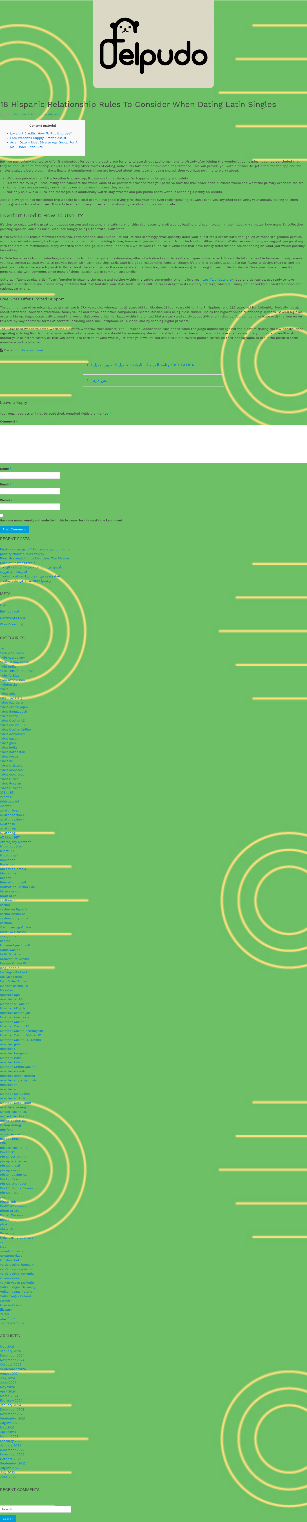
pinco (4, 1197)
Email (5, 484)
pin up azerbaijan (13, 1161)
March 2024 (9, 1396)
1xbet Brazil (9, 716)
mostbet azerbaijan (15, 1013)
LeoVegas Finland (13, 972)
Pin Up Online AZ (13, 1183)
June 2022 (8, 1477)
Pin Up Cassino (12, 1179)
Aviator (5, 806)
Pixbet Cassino (11, 1215)
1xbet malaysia (11, 765)
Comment (9, 421)
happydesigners (48, 114)
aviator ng (8, 833)
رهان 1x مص (97, 380)
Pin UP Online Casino (16, 1188)
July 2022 (7, 1472)
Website (6, 500)
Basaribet (7, 864)
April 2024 (8, 1391)
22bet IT (6, 797)
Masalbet (7, 990)
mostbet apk (10, 995)
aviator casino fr (13, 819)
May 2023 (7, 1427)
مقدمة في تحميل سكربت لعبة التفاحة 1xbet (30, 576)
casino (5, 905)
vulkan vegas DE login (17, 1282)
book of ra (8, 896)
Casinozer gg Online (15, 927)
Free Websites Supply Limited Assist (38, 138)
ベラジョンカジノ (12, 1323)
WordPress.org (11, 624)
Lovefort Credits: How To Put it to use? (41, 133)
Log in (5, 605)
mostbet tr (8, 1084)
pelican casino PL (13, 1147)
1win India (8, 666)
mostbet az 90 (11, 999)
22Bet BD (7, 792)
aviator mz (8, 828)
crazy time (8, 936)
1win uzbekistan (12, 680)
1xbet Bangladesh (13, 711)
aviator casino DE (13, 815)
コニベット (8, 1318)
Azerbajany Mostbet (15, 842)
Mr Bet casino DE (13, 1111)
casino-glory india (14, 918)
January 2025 (10, 1351)
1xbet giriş (8, 743)
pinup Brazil (9, 1210)
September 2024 (13, 1369)
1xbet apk (7, 693)
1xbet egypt (9, 738)
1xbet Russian (10, 783)
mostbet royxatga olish (18, 1080)
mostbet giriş (10, 1044)
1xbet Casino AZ (12, 720)
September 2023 (13, 1418)
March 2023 (9, 1436)
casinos (6, 923)
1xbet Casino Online (15, 729)
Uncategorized (32, 350)
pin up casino (10, 1170)
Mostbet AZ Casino (14, 1004)
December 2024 (12, 1355)
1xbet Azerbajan (12, 702)
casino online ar (12, 914)
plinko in (7, 1224)
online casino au (13, 1120)
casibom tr (8, 900)
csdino (5, 941)
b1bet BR (7, 851)
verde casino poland (16, 1269)
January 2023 (10, 1445)
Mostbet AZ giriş (12, 1008)
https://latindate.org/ (216, 279)
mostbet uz (9, 1089)
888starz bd (9, 801)
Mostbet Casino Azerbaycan (21, 1031)
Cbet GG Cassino (13, 932)
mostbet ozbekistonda (17, 1075)
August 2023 (9, 1423)
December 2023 (12, 1409)
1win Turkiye (9, 675)
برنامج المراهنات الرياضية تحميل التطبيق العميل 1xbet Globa (142, 365)
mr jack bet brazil (14, 1116)
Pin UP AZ (7, 1152)
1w (2, 648)
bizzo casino (9, 891)
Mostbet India (11, 1057)
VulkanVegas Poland (15, 1296)
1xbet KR (6, 761)
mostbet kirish (11, 1062)
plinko (5, 1219)
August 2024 (10, 1373)
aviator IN (7, 824)
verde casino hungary (16, 1264)
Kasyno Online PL (13, 963)
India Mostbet (11, 954)
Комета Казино (11, 1305)
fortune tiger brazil (15, 945)
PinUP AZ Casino (13, 1206)
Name (5, 468)
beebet (5, 878)
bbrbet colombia (13, 869)
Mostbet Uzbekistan (15, 1102)
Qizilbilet (6, 1228)
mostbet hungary (13, 1053)
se (1, 1242)
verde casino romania (17, 1273)
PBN (3, 1143)
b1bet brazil (9, 855)
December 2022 (12, 1450)
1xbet (4, 689)
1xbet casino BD (12, 725)
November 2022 (12, 1454)
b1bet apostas (11, 846)
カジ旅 (4, 1314)
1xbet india (8, 747)
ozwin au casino (12, 1134)
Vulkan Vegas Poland (16, 1291)
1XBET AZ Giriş (11, 698)
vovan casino (10, 1278)
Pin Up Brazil (10, 1165)
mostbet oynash (12, 1071)
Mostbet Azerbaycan (15, 1017)
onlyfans (6, 1129)
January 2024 (10, 1405)
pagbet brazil (10, 1138)
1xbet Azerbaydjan (14, 707)
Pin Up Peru (9, 1192)
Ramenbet (8, 1233)
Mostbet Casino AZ (14, 1026)
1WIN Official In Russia (17, 671)
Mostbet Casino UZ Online (20, 1039)
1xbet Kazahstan (12, 752)
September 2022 (13, 1463)
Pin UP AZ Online (13, 1156)
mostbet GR (9, 1048)
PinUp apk (8, 1201)
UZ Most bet (9, 1260)
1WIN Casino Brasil (14, 662)
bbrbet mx (8, 873)
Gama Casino (10, 950)
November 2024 (12, 1360)
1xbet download (12, 734)
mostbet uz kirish (13, 1098)
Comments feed (12, 618)
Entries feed (9, 611)
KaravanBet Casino (14, 959)
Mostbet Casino (12, 1022)
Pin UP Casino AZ (13, 1174)
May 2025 (7, 1346)
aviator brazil (10, 810)
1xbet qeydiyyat (12, 774)
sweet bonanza (12, 1251)
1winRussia (8, 684)
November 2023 (12, 1414)
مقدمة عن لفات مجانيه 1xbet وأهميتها (25, 581)
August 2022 (9, 1468)
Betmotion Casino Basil (18, 887)
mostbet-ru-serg (13, 1107)
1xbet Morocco (11, 770)
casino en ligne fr (13, 909)
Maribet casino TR (14, 986)
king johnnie (9, 968)
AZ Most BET (10, 837)
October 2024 (10, 1364)
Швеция (6, 1309)
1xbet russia (9, 779)
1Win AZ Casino (12, 653)
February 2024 (11, 1400)
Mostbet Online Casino (18, 1066)
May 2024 (7, 1387)
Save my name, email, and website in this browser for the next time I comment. (61, 520)
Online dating (10, 1125)
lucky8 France (11, 977)
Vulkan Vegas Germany (17, 1287)
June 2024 (8, 1382)
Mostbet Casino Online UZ (20, 1035)
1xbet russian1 (11, 788)
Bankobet (7, 860)
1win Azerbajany (12, 657)
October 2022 (10, 1459)
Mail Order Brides (13, 981)
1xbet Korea (9, 756)
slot (3, 1246)
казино (5, 1300)
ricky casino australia (16, 1237)
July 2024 (7, 1378)
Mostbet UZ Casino (15, 1093)
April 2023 (8, 1432)
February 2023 (11, 1441)
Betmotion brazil (13, 882)
